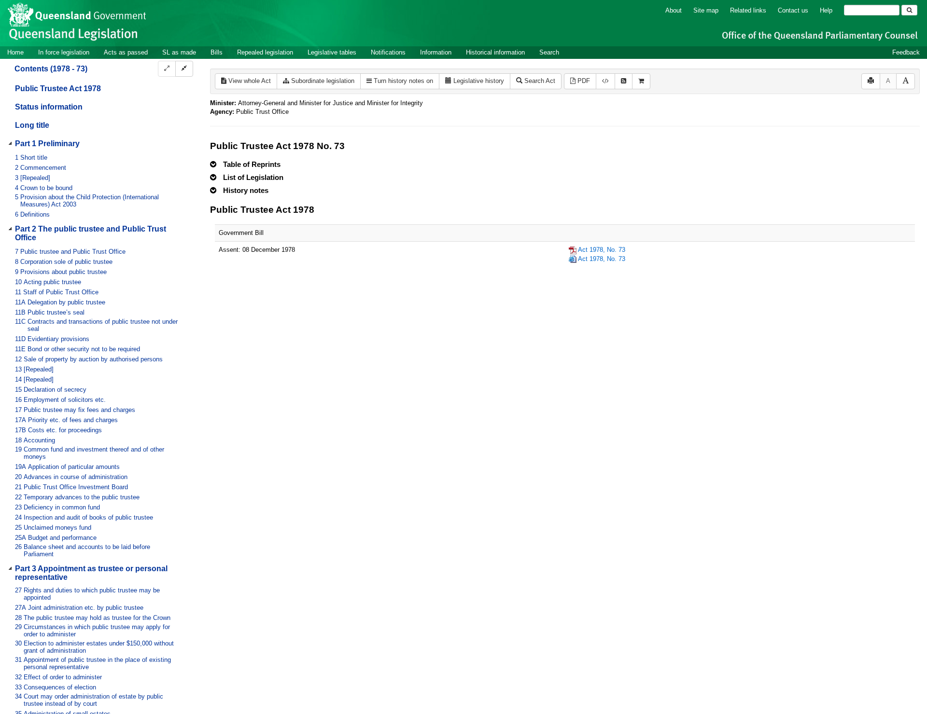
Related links (748, 10)
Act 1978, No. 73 (601, 249)
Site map (705, 10)
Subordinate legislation (321, 80)
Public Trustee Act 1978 (58, 88)
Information (435, 52)
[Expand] (167, 69)
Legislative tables (332, 52)
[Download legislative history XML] (605, 81)
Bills (217, 52)
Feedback (906, 52)
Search (549, 52)
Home (15, 52)
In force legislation (63, 52)
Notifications (388, 52)
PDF (583, 80)
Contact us (793, 10)
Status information (49, 107)
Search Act (538, 80)
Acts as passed (126, 52)
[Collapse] (184, 69)
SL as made (179, 52)
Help (826, 10)
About (673, 10)
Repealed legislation (265, 52)
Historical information (495, 52)
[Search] (909, 10)
